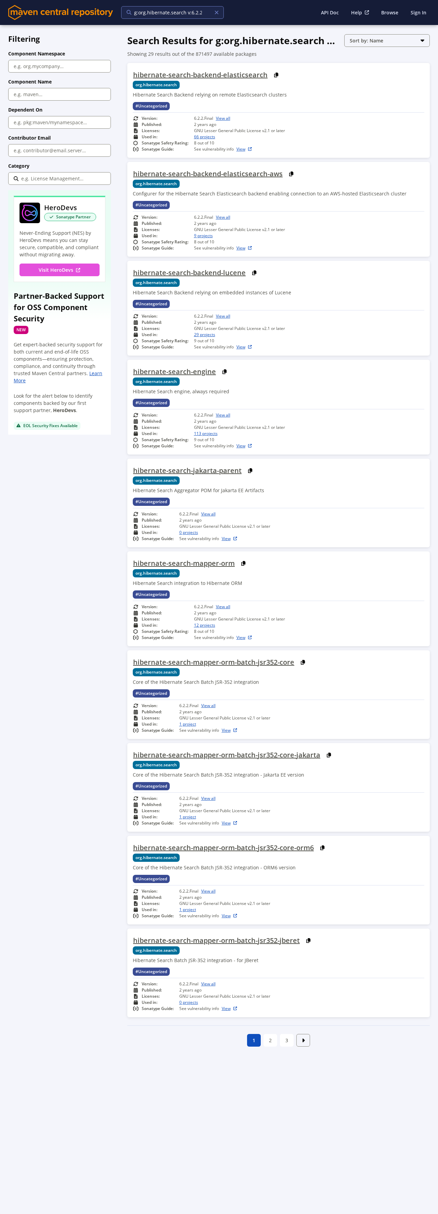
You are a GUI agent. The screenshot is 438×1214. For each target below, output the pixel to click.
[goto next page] (303, 1040)
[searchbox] (168, 12)
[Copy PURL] (276, 74)
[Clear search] (216, 12)
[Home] (60, 12)
